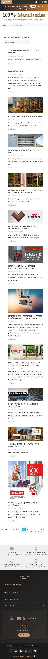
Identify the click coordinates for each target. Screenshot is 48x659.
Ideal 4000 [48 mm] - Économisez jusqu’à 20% (22, 504)
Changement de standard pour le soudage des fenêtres (22, 227)
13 (16, 529)
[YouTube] (25, 651)
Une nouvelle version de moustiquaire (25, 116)
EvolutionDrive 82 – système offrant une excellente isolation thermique (24, 364)
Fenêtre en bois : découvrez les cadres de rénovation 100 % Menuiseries (25, 317)
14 (20, 529)
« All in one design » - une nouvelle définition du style (23, 445)
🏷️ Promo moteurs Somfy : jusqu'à (24, 7)
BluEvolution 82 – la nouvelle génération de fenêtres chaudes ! (22, 267)
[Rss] (21, 651)
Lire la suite (12, 63)
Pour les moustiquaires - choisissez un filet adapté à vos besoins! (25, 191)
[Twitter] (16, 651)
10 (6, 529)
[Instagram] (35, 651)
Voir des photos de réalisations (23, 656)
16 (27, 529)
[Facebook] (11, 651)
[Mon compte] (36, 2)
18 (34, 529)
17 (31, 529)
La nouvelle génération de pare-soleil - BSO (25, 151)
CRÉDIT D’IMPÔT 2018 (16, 71)
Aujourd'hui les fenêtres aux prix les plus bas (24, 51)
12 (13, 529)
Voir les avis (24, 635)
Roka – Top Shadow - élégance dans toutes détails (23, 405)
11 (9, 529)
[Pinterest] (30, 651)
